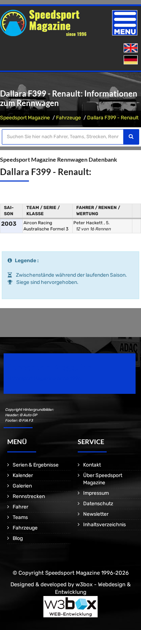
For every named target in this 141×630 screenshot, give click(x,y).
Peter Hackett (88, 222)
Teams (20, 517)
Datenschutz (98, 504)
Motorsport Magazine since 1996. (44, 378)
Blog (18, 538)
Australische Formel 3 (46, 228)
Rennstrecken (29, 496)
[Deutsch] (131, 60)
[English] (131, 48)
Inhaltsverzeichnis (104, 525)
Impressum (96, 493)
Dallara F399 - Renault (112, 118)
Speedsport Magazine (25, 118)
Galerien (22, 486)
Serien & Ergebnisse (36, 465)
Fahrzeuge (68, 118)
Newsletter (95, 514)
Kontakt (92, 465)
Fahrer (20, 507)
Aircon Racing (38, 222)
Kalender (23, 475)
